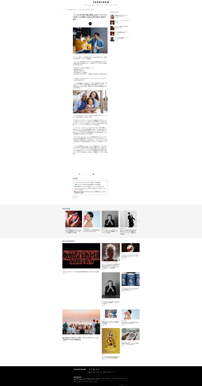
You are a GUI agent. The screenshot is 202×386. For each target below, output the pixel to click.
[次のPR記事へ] (138, 220)
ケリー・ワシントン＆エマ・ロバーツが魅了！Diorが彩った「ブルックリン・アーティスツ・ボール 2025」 (90, 189)
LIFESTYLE (116, 5)
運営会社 (89, 372)
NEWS (85, 5)
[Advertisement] (90, 163)
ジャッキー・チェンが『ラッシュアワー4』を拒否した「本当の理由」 (87, 182)
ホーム (63, 9)
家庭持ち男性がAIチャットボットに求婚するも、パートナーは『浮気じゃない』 (89, 186)
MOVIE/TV (98, 371)
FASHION (89, 5)
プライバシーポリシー (99, 372)
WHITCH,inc (121, 384)
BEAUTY (93, 5)
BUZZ (114, 371)
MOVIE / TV (98, 5)
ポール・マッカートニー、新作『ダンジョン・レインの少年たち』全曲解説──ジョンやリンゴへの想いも (110, 231)
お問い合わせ (105, 372)
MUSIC (102, 5)
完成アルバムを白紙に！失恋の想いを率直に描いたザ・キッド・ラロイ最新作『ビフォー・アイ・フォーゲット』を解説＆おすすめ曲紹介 (128, 232)
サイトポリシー (94, 372)
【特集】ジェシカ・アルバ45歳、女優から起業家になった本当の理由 (87, 184)
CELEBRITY (106, 5)
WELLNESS (111, 5)
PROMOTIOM (68, 228)
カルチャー (75, 197)
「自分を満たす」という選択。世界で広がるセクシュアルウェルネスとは (92, 230)
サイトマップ (109, 372)
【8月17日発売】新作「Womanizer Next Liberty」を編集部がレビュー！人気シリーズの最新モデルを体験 (90, 192)
